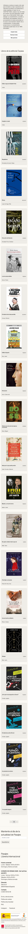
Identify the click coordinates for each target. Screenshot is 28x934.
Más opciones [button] (14, 37)
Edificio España (5, 352)
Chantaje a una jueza (7, 580)
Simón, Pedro (5, 280)
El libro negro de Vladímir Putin (9, 83)
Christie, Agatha (5, 698)
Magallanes (5, 159)
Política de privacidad (7, 902)
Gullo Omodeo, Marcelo (7, 469)
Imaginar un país (6, 121)
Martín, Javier (5, 507)
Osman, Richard (5, 318)
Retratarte (4, 390)
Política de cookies (6, 899)
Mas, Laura (4, 660)
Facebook (12, 908)
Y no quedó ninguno (6, 809)
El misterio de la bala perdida (8, 314)
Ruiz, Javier (4, 356)
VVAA (3, 87)
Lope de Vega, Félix (6, 204)
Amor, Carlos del (6, 394)
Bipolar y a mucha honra (8, 503)
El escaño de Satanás (7, 238)
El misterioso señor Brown (8, 733)
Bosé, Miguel (5, 431)
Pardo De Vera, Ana (6, 583)
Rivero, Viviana (5, 622)
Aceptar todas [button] (14, 31)
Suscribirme (5, 842)
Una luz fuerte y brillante (7, 618)
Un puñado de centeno (7, 771)
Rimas (3, 200)
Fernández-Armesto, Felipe (8, 163)
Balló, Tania (4, 545)
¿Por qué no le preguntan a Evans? (10, 694)
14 (14, 822)
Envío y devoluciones (7, 896)
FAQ (2, 904)
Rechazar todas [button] (14, 34)
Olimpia (4, 656)
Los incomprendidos (7, 276)
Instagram (4, 908)
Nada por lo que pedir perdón (9, 465)
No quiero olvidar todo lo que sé (9, 541)
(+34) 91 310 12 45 (6, 892)
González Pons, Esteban (7, 241)
